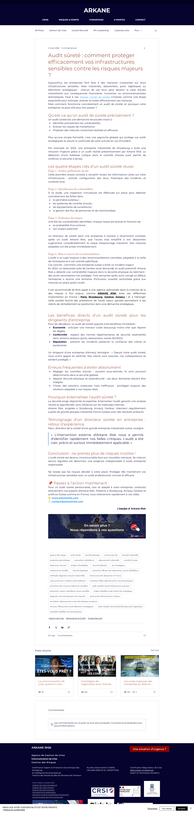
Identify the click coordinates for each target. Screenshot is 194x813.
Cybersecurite (121, 30)
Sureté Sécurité (80, 30)
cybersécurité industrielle (108, 560)
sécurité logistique (80, 570)
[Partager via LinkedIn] (62, 627)
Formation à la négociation (44, 792)
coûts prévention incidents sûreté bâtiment (68, 581)
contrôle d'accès (131, 560)
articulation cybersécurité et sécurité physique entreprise (73, 601)
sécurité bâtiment (100, 565)
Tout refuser (167, 808)
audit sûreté (76, 555)
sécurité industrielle (130, 555)
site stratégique (118, 565)
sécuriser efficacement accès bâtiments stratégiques (71, 606)
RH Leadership (101, 30)
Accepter (181, 808)
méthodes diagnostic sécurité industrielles (67, 575)
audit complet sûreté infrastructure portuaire (110, 586)
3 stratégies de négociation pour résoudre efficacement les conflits (97, 683)
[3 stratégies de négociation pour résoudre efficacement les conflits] (97, 666)
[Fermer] (190, 808)
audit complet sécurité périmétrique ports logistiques (120, 606)
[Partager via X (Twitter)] (56, 627)
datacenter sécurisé (58, 565)
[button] (48, 19)
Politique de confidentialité (14, 809)
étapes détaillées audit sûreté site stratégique (113, 591)
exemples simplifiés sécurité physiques (66, 611)
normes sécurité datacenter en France (105, 575)
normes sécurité (111, 555)
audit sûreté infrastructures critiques (105, 596)
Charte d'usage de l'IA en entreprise (47, 797)
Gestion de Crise (57, 30)
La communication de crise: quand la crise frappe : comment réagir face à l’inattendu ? (52, 683)
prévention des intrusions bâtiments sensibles (69, 586)
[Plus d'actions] (144, 48)
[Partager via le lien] (69, 627)
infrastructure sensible (59, 570)
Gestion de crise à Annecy (43, 787)
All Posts (39, 30)
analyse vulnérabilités (79, 565)
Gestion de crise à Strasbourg (44, 785)
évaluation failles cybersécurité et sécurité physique (111, 581)
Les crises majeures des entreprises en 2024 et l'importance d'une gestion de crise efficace (138, 683)
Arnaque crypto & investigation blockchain (50, 795)
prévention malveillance (84, 560)
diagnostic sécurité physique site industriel (67, 596)
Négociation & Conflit (76, 618)
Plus (136, 30)
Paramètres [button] (152, 808)
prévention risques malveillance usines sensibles (69, 591)
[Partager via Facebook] (49, 627)
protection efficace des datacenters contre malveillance (115, 570)
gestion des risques (58, 555)
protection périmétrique (60, 560)
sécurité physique (92, 555)
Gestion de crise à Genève (43, 790)
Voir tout (155, 650)
